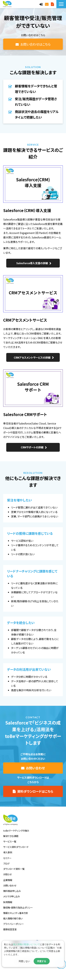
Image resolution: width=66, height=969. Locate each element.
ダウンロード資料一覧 (14, 868)
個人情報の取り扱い (13, 918)
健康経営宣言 (10, 929)
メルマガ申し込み (11, 896)
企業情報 (7, 880)
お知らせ (7, 874)
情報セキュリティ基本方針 (15, 913)
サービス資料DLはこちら (53, 4)
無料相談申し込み (12, 891)
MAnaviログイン (41, 4)
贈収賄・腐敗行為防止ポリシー (18, 907)
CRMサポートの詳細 (32, 447)
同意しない (24, 961)
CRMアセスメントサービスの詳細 (32, 357)
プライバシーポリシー (13, 923)
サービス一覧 (9, 841)
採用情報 (7, 902)
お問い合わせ (47, 4)
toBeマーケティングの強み (16, 830)
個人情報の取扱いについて (26, 944)
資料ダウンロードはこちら (35, 791)
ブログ (6, 863)
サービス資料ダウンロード (16, 847)
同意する (41, 961)
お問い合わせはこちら (35, 44)
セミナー (7, 858)
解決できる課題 (10, 836)
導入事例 (7, 852)
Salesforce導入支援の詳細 (32, 263)
